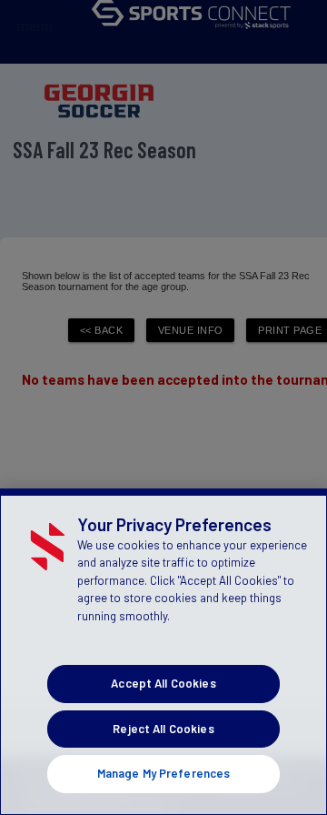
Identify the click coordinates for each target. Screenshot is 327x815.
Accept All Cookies (163, 683)
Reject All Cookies (163, 728)
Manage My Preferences (164, 773)
